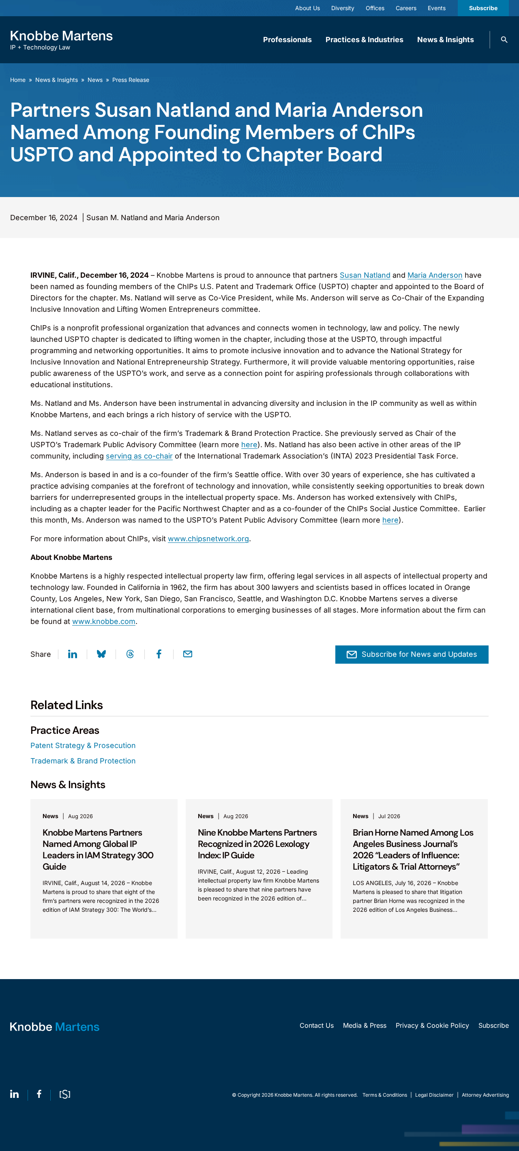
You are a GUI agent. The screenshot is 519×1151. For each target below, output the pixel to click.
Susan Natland (365, 275)
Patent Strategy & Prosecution (83, 745)
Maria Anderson (435, 275)
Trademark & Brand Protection (83, 761)
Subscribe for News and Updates (419, 654)
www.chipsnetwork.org (208, 538)
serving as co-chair (139, 456)
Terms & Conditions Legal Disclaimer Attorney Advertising (435, 1095)
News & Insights (445, 39)
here (249, 444)
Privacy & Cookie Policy (432, 1025)
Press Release (130, 79)
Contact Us (317, 1025)
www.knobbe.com (103, 621)
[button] (504, 40)
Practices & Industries (364, 39)
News (95, 79)
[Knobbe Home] (54, 1027)
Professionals (287, 39)
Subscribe (483, 7)
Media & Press (364, 1025)
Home (18, 79)
